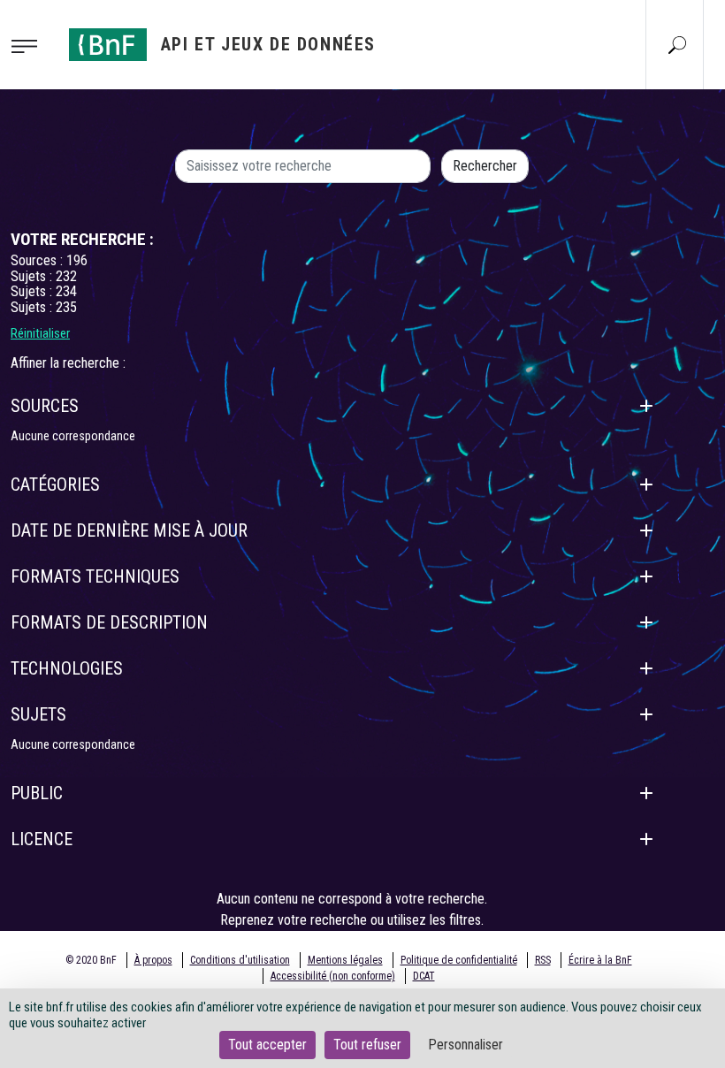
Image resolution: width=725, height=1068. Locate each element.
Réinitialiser (40, 333)
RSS (543, 960)
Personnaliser (465, 1044)
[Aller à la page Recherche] (677, 44)
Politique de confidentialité (459, 960)
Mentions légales (345, 960)
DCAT (424, 976)
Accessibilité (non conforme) (333, 976)
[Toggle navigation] (29, 45)
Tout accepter (267, 1044)
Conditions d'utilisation (240, 960)
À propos (153, 960)
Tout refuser (367, 1044)
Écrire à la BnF (600, 960)
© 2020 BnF (91, 960)
